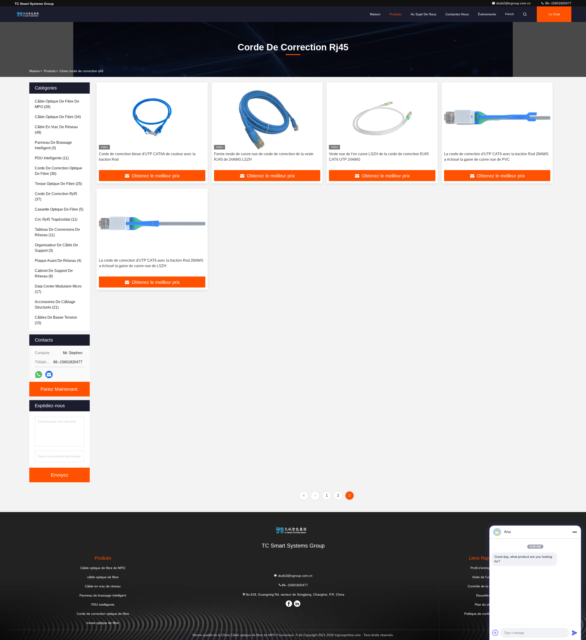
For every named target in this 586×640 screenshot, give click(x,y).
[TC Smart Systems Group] (29, 14)
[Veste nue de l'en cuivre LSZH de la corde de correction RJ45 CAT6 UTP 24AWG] (382, 117)
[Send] (574, 633)
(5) (59, 209)
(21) (55, 304)
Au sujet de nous (423, 14)
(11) (52, 158)
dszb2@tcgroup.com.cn (514, 3)
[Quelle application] (38, 374)
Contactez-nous (457, 14)
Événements (487, 14)
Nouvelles (483, 595)
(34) (58, 117)
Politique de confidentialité (483, 614)
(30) (58, 171)
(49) (56, 129)
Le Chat (554, 14)
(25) (58, 184)
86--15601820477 (557, 3)
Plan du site (483, 604)
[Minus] (574, 532)
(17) (58, 289)
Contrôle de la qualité (483, 586)
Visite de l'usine (483, 577)
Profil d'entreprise (483, 568)
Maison (375, 14)
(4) (58, 261)
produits (50, 71)
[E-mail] (49, 374)
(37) (56, 196)
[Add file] (495, 633)
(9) (54, 273)
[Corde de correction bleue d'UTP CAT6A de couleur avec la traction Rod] (152, 117)
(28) (57, 104)
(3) (53, 145)
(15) (56, 320)
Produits (396, 14)
